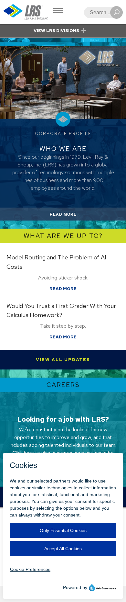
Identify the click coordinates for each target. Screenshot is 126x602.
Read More (71, 216)
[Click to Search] (116, 12)
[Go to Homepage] (26, 12)
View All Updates (63, 359)
